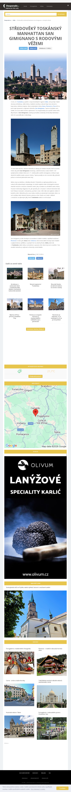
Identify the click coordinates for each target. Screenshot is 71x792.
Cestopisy (49, 6)
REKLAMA (43, 773)
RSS (50, 773)
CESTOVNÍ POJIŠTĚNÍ (24, 773)
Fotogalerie (33, 6)
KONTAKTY (35, 773)
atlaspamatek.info (35, 778)
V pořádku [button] (62, 788)
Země (25, 6)
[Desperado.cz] (11, 5)
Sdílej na (31, 258)
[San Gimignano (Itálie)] (35, 142)
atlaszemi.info (45, 778)
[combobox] (31, 14)
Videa (41, 6)
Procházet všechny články (35, 329)
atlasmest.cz (25, 778)
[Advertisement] (35, 349)
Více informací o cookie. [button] (38, 789)
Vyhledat (62, 14)
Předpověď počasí (35, 376)
